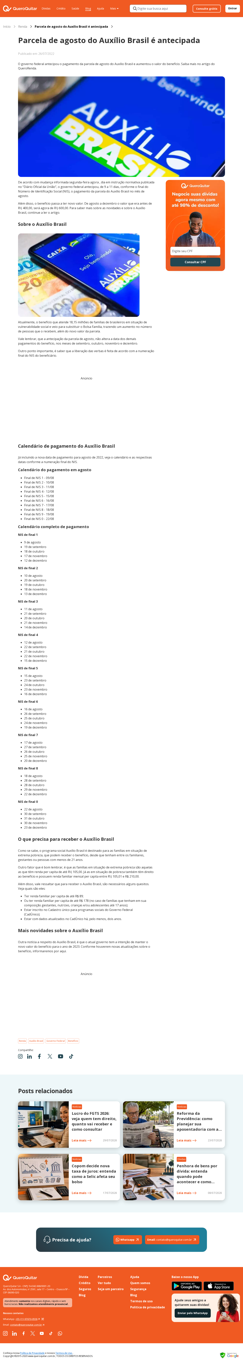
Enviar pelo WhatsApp (193, 1313)
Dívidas (46, 8)
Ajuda (100, 8)
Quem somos (140, 1283)
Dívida (83, 1277)
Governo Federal (56, 1041)
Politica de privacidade (147, 1307)
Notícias (77, 1106)
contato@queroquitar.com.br (169, 1239)
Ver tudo (104, 1283)
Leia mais (79, 1140)
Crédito (61, 8)
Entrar (232, 8)
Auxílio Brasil (36, 1041)
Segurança (138, 1289)
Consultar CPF (195, 262)
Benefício (73, 1041)
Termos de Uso (64, 1353)
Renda (22, 26)
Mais (113, 8)
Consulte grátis (206, 8)
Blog (88, 8)
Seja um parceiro (111, 1289)
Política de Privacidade (32, 1353)
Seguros (85, 1289)
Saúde (75, 8)
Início (7, 26)
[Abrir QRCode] (42, 1319)
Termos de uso (141, 1301)
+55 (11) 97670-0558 (26, 1319)
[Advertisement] (86, 410)
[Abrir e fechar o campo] (135, 8)
